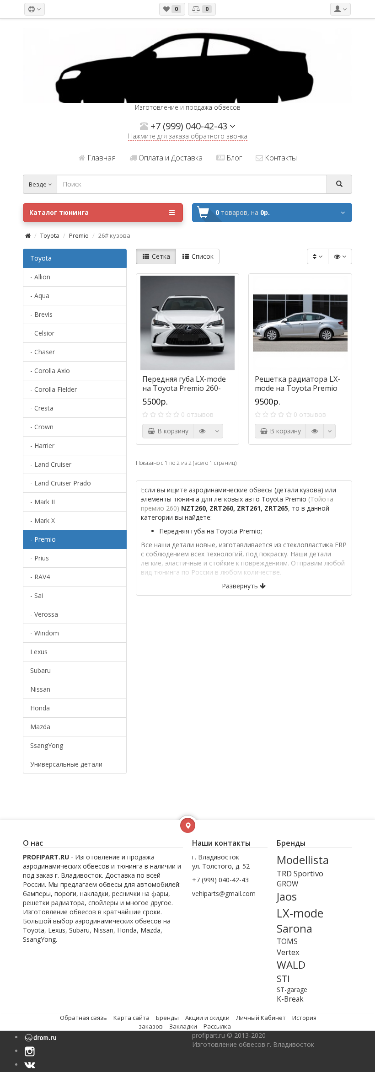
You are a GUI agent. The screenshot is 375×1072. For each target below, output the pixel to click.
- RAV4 (40, 576)
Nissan (40, 689)
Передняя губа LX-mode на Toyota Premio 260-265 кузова (184, 388)
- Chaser (42, 351)
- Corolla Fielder (53, 389)
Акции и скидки (207, 1017)
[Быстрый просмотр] (202, 431)
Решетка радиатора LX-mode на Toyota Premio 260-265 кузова (297, 388)
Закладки (183, 1026)
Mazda (40, 726)
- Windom (44, 633)
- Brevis (41, 314)
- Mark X (42, 520)
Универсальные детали (66, 764)
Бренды (167, 1017)
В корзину (171, 431)
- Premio (43, 539)
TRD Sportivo (300, 873)
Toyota (49, 235)
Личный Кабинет (261, 1017)
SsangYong (46, 745)
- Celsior (42, 333)
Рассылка (217, 1026)
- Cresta (42, 408)
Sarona (294, 928)
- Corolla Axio (50, 370)
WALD (291, 965)
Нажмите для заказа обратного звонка (187, 136)
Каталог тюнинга (59, 212)
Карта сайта (131, 1017)
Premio (79, 235)
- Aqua (39, 295)
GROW (287, 884)
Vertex (288, 952)
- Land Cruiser (50, 464)
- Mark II (42, 501)
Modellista (303, 860)
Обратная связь (83, 1017)
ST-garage (292, 989)
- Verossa (44, 614)
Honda (40, 708)
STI (283, 978)
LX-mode (300, 913)
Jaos (287, 896)
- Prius (39, 558)
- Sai (36, 595)
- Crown (42, 426)
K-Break (290, 999)
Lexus (39, 651)
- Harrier (42, 445)
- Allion (40, 276)
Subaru (40, 670)
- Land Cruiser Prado (60, 483)
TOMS (287, 941)
